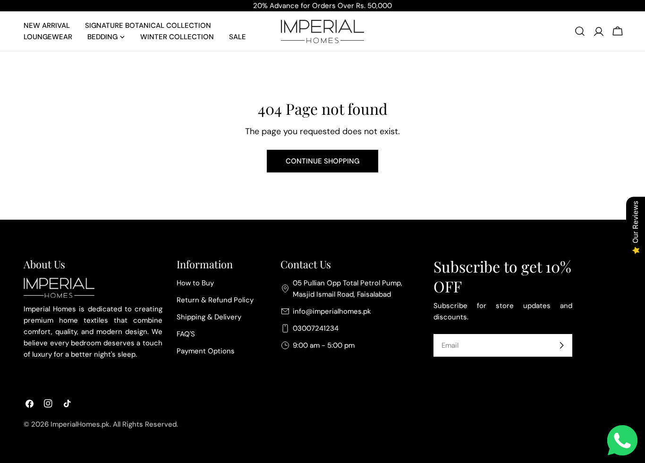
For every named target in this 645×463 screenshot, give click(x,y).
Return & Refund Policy (215, 300)
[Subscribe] (561, 345)
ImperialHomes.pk (80, 424)
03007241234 (316, 328)
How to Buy (195, 283)
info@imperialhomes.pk (332, 311)
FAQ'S (186, 334)
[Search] (579, 31)
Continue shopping (322, 161)
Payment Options (206, 351)
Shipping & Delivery (209, 317)
